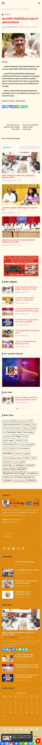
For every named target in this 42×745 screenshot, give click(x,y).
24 (5, 713)
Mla (26, 440)
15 (31, 706)
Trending (7, 15)
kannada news (14, 432)
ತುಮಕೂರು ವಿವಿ (8, 477)
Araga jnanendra (23, 421)
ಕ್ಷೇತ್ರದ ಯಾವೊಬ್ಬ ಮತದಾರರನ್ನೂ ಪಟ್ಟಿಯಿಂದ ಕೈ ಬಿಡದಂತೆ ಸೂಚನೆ (18, 177)
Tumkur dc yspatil (22, 453)
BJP (31, 421)
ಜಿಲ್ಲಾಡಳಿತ (21, 469)
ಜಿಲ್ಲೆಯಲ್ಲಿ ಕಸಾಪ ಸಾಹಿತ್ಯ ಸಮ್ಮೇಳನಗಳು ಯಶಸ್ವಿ (23, 593)
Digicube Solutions (24, 739)
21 (26, 709)
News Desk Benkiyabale (10, 27)
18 (10, 709)
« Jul (3, 720)
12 (15, 706)
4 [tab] (23, 408)
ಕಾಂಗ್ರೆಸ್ (22, 462)
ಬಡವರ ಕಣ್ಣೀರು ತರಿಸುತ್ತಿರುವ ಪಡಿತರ (27, 570)
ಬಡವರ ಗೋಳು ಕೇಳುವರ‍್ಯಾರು (24, 562)
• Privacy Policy (7, 536)
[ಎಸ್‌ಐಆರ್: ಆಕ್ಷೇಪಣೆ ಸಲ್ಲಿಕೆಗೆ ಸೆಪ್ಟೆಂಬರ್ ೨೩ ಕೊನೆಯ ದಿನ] (21, 194)
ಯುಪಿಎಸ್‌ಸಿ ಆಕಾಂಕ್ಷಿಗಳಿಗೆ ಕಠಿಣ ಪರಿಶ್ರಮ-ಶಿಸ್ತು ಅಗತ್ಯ (25, 343)
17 (4, 709)
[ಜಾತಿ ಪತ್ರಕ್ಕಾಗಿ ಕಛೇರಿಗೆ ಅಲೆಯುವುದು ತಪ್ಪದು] (7, 333)
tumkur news (29, 458)
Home (3, 9)
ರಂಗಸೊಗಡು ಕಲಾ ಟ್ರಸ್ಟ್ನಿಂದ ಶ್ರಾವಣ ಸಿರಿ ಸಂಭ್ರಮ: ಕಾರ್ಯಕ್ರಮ (26, 321)
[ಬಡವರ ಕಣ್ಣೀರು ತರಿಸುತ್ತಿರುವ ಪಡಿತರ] (7, 573)
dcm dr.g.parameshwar (13, 429)
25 (10, 713)
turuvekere (7, 462)
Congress (26, 424)
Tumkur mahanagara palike (12, 458)
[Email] (16, 106)
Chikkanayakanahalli (11, 424)
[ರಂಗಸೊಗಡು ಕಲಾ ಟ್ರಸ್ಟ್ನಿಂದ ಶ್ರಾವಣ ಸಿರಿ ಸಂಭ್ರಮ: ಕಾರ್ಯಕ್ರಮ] (7, 322)
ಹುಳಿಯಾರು (31, 481)
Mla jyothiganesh (9, 444)
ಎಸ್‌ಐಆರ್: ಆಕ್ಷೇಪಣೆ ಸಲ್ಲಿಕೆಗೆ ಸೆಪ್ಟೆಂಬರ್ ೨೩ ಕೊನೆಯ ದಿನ (20, 209)
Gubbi (33, 428)
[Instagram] (10, 106)
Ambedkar (13, 421)
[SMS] (20, 106)
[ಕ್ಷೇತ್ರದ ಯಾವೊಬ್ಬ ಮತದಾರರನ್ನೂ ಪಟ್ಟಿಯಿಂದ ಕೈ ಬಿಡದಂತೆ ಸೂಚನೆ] (21, 162)
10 (4, 706)
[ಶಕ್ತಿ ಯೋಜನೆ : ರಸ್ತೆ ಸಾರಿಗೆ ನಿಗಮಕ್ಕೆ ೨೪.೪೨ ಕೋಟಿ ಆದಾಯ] (7, 584)
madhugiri (19, 440)
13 (21, 706)
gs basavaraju (26, 429)
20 (21, 709)
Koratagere (17, 436)
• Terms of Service (8, 534)
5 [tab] (25, 408)
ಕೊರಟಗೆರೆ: (30, 465)
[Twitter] (7, 106)
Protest (11, 448)
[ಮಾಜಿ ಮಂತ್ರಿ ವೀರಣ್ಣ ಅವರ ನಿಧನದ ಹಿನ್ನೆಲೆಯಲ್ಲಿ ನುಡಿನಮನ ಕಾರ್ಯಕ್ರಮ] (21, 227)
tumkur (8, 453)
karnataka (29, 432)
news (19, 181)
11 (10, 706)
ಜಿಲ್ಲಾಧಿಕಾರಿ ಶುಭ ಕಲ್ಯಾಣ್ (14, 473)
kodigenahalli (6, 437)
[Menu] (3, 3)
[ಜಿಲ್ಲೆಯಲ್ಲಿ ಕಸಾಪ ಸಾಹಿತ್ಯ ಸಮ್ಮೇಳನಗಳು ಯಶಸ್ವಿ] (7, 595)
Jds (4, 432)
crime (34, 424)
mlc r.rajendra (22, 445)
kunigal (26, 437)
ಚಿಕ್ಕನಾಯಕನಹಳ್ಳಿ (9, 469)
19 (15, 709)
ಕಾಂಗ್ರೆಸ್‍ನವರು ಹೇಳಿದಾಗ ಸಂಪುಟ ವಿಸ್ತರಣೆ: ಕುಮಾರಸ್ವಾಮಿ (30, 127)
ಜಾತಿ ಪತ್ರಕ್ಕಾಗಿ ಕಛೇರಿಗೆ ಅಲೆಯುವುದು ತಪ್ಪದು (27, 332)
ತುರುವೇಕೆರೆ (7, 481)
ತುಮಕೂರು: (33, 473)
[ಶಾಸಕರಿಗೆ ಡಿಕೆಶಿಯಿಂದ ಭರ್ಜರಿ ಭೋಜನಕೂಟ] (21, 45)
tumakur (25, 448)
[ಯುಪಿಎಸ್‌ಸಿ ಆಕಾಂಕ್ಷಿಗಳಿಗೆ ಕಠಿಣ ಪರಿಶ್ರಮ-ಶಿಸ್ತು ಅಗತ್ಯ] (7, 344)
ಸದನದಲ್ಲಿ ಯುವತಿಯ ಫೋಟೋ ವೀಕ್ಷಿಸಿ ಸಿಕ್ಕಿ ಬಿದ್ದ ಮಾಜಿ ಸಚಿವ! (11, 127)
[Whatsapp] (26, 106)
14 (26, 706)
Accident (5, 421)
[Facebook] (3, 106)
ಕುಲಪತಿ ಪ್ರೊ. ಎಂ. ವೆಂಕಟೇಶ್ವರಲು (14, 465)
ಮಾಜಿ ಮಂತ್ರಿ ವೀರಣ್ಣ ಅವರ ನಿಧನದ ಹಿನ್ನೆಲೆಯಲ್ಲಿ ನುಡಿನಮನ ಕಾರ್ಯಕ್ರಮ (18, 241)
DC (4, 428)
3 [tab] (21, 408)
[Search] (39, 3)
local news (8, 441)
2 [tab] (19, 408)
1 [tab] (17, 408)
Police (5, 448)
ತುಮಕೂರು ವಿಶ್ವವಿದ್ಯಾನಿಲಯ (24, 477)
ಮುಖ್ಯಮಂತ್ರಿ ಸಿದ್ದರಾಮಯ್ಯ (19, 481)
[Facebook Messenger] (13, 106)
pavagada (30, 444)
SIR (18, 449)
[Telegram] (23, 106)
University (15, 462)
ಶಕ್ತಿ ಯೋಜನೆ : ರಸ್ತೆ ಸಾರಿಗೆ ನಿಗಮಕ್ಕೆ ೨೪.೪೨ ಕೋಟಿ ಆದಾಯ (26, 582)
